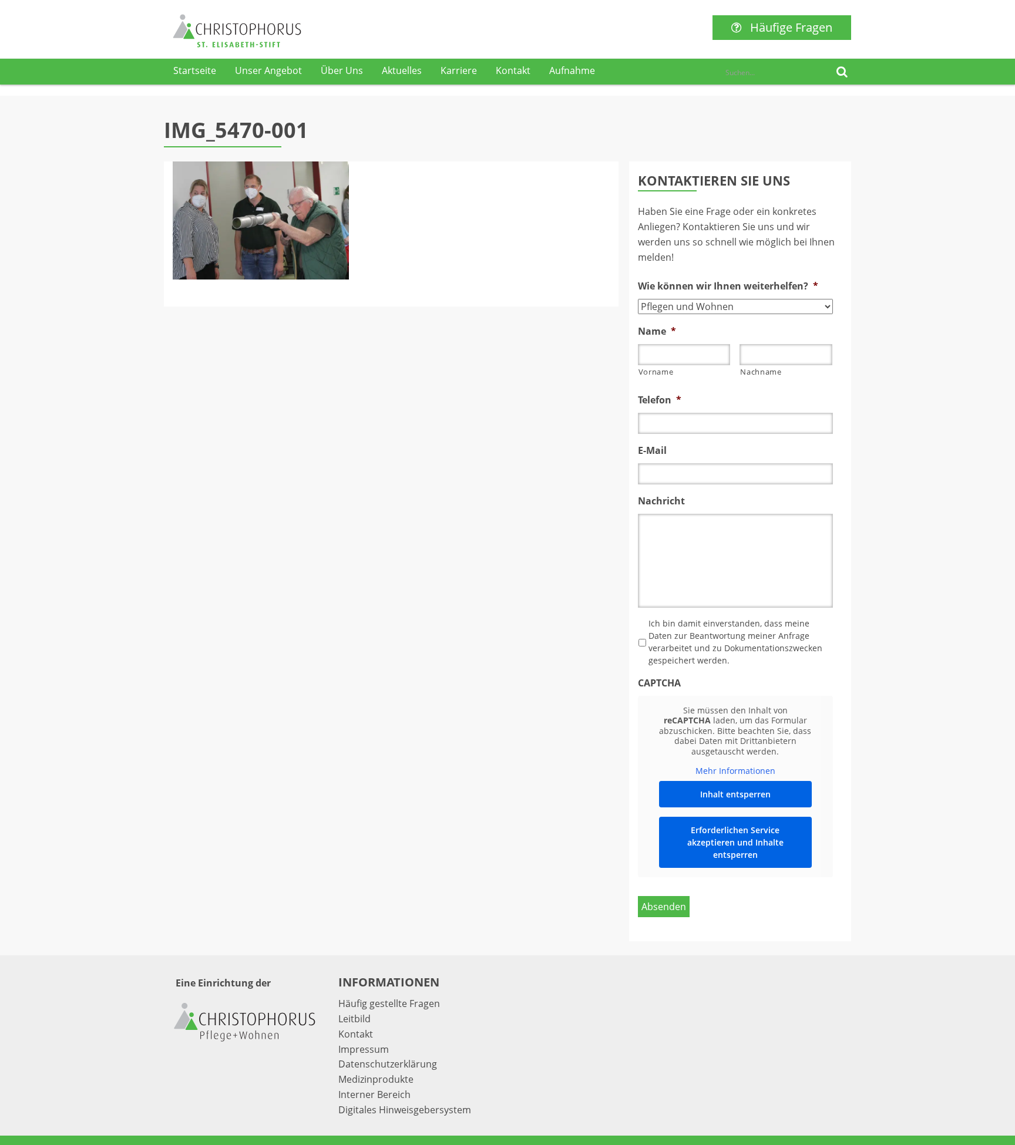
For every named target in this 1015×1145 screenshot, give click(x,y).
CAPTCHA (659, 683)
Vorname (656, 371)
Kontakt (513, 70)
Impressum (363, 1049)
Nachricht (661, 501)
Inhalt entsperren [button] (735, 794)
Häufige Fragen (791, 27)
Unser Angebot (268, 70)
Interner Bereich (374, 1094)
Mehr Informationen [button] (735, 771)
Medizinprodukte (376, 1079)
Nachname (760, 371)
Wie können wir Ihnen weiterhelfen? (728, 286)
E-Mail (652, 450)
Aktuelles (402, 70)
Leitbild (354, 1018)
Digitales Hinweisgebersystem (404, 1109)
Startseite (194, 70)
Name (657, 331)
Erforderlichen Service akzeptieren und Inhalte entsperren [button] (735, 842)
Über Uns (342, 70)
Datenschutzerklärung (387, 1064)
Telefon (659, 400)
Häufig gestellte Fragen (389, 1003)
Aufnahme (572, 70)
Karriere (459, 70)
